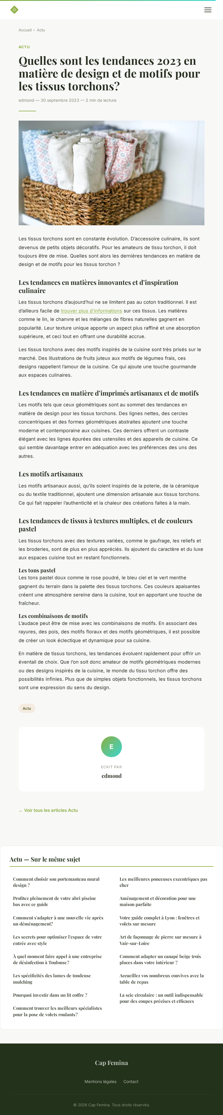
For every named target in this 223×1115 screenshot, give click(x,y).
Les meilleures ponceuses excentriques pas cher (163, 882)
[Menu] (208, 10)
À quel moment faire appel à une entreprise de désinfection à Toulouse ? (57, 959)
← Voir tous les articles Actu (48, 810)
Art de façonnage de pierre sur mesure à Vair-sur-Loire (161, 940)
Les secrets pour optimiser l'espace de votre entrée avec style (57, 940)
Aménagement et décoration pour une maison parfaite (158, 901)
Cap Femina (111, 1062)
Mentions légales (100, 1081)
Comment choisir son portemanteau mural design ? (56, 882)
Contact (131, 1081)
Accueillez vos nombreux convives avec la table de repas (162, 978)
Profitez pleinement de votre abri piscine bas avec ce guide (54, 901)
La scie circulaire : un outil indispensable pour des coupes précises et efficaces (161, 998)
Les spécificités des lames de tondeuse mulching (52, 978)
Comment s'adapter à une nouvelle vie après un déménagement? (58, 921)
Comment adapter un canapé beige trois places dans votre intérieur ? (160, 959)
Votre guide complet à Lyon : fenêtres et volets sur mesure (159, 921)
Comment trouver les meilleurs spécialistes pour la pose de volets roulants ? (57, 1011)
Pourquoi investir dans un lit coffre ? (50, 995)
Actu (41, 30)
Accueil (25, 30)
